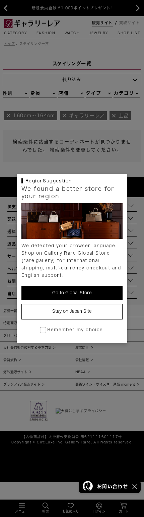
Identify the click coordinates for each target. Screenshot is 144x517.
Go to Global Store (72, 293)
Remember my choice (75, 330)
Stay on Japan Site (72, 311)
